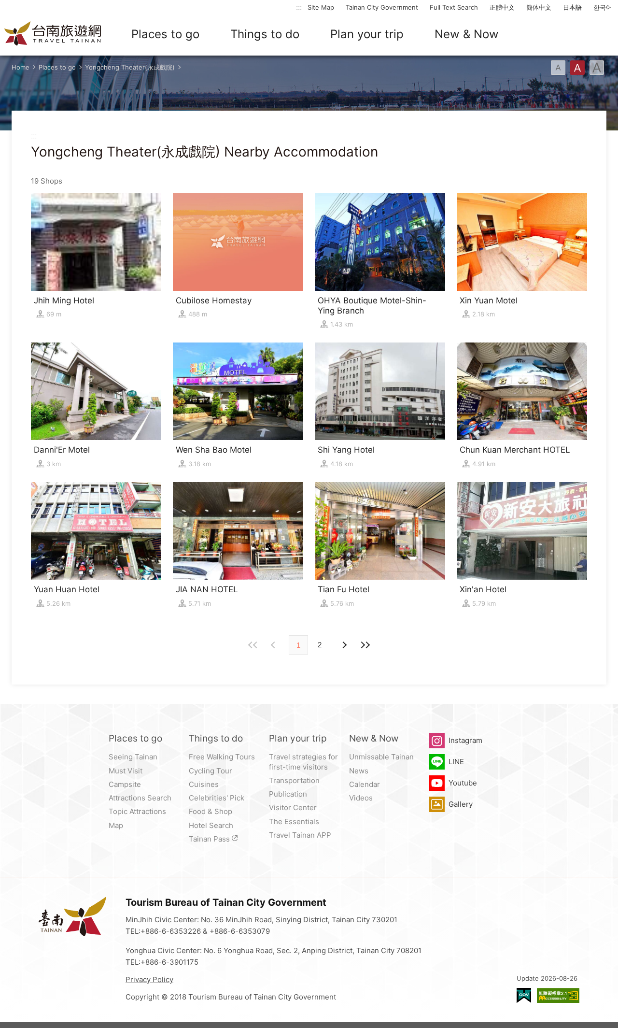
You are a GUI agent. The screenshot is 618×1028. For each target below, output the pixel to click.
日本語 (572, 7)
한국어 (602, 7)
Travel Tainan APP (300, 835)
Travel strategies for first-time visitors (303, 761)
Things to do (264, 34)
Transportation (294, 780)
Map (116, 825)
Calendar (364, 784)
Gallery (461, 804)
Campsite (125, 784)
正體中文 (502, 7)
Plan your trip (367, 34)
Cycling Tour (210, 770)
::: (299, 7)
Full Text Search (454, 7)
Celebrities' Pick (216, 797)
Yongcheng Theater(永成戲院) (130, 67)
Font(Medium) (577, 67)
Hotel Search (211, 825)
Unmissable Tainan (381, 756)
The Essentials (294, 821)
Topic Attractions (137, 811)
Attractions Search (140, 797)
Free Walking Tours (222, 756)
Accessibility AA (558, 995)
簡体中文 (538, 7)
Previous (343, 645)
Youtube (463, 782)
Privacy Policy (149, 979)
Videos (361, 797)
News (358, 770)
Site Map (321, 7)
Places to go (165, 34)
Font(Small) (558, 67)
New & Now (467, 34)
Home (20, 67)
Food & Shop (210, 811)
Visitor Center (293, 807)
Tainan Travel (53, 34)
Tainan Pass (209, 838)
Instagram (465, 740)
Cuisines (204, 784)
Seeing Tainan (133, 756)
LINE (456, 761)
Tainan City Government (382, 7)
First (253, 645)
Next (274, 645)
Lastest (365, 645)
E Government (524, 995)
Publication (288, 794)
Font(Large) (597, 67)
